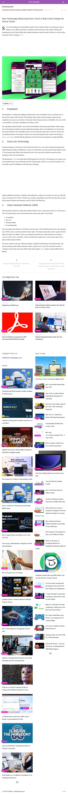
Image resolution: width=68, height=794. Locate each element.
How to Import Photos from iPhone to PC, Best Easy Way (16, 536)
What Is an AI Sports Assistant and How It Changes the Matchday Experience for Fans (15, 688)
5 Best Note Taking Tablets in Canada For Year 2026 (49, 474)
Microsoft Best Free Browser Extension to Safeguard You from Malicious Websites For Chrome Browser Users (50, 512)
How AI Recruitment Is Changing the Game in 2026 (16, 630)
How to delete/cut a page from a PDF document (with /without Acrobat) (14, 338)
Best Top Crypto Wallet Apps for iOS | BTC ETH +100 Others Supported (55, 406)
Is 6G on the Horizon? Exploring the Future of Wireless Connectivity (16, 747)
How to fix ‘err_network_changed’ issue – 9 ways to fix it (55, 435)
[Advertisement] (33, 42)
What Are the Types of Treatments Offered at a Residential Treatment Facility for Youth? (50, 545)
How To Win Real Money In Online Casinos (54, 491)
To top (64, 791)
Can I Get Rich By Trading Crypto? (54, 482)
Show (10, 103)
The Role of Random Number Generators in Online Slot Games (55, 500)
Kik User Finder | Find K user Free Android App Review (55, 444)
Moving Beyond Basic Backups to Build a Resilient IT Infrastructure (17, 392)
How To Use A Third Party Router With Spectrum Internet (55, 416)
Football (14, 159)
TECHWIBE (34, 2)
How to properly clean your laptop (12, 573)
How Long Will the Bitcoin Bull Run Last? (55, 385)
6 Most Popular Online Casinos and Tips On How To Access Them (50, 306)
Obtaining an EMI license (10, 305)
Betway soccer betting (8, 137)
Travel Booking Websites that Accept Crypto (54, 424)
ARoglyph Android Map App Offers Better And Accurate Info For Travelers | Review (49, 576)
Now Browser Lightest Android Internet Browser (55, 627)
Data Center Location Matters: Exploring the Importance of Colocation (55, 396)
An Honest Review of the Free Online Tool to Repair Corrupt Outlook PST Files (15, 717)
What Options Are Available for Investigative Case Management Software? (17, 776)
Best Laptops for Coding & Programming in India (17, 479)
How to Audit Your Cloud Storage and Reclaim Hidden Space (16, 507)
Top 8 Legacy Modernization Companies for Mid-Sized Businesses (17, 544)
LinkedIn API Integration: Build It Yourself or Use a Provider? (21, 10)
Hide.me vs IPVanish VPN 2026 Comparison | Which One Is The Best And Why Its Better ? (55, 607)
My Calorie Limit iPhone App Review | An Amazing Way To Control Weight (55, 617)
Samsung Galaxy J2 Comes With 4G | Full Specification (55, 636)
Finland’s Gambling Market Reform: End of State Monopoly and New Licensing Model (17, 659)
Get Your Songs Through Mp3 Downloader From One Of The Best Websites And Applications (55, 585)
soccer (21, 35)
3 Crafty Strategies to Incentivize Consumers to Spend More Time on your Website (55, 596)
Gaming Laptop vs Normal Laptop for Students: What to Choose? (16, 600)
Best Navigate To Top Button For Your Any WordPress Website (55, 533)
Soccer (43, 249)
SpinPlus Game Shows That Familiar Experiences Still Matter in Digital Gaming (17, 451)
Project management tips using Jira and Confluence (48, 338)
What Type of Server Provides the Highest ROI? (50, 379)
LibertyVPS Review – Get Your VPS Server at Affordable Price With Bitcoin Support (55, 646)
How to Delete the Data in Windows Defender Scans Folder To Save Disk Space (55, 523)
